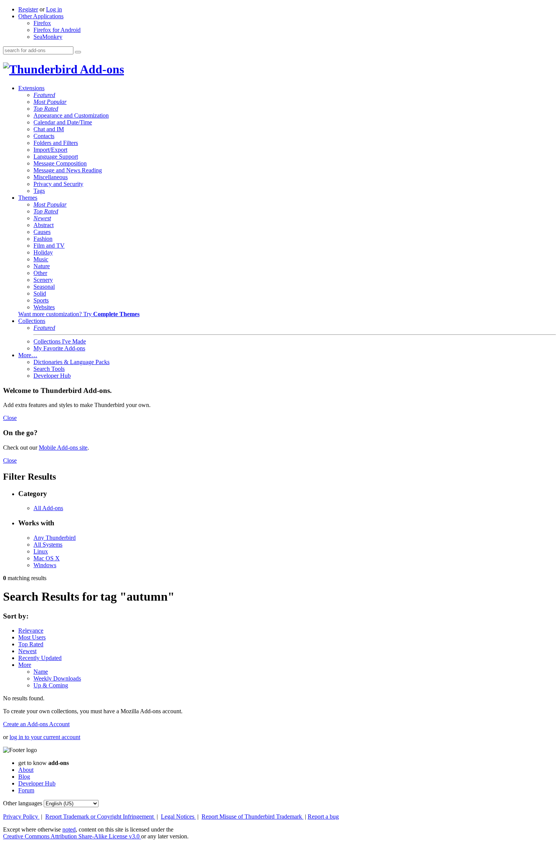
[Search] (78, 52)
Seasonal (44, 286)
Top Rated (45, 108)
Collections (31, 321)
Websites (44, 307)
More (24, 665)
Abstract (43, 225)
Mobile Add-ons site (63, 447)
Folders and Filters (55, 143)
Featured (44, 95)
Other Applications (41, 16)
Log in (54, 9)
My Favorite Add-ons (59, 348)
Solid (39, 293)
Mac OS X (46, 558)
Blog (24, 776)
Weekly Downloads (57, 678)
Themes (27, 197)
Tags (39, 191)
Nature (41, 266)
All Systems (47, 544)
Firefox (42, 23)
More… (27, 355)
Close (10, 418)
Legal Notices (178, 816)
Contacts (43, 136)
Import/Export (50, 149)
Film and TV (49, 245)
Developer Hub (52, 375)
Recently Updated (40, 658)
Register (28, 9)
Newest (42, 218)
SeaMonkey (47, 36)
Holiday (43, 252)
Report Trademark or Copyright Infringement (100, 816)
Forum (26, 790)
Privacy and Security (58, 184)
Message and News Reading (67, 170)
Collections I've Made (59, 341)
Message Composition (60, 163)
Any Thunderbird (54, 537)
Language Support (55, 156)
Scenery (43, 280)
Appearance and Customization (71, 115)
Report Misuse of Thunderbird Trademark (252, 816)
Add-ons (101, 69)
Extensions (31, 88)
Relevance (30, 630)
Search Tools (49, 369)
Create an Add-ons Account (36, 724)
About (25, 769)
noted (69, 829)
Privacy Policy (21, 816)
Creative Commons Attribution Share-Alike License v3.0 (72, 836)
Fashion (42, 238)
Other (40, 273)
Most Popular (50, 102)
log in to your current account (45, 737)
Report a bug (323, 816)
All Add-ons (48, 508)
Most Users (32, 637)
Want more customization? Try (79, 314)
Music (40, 259)
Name (40, 671)
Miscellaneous (50, 177)
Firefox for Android (57, 30)
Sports (41, 300)
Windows (44, 565)
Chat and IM (48, 129)
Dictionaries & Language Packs (71, 362)
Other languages (22, 803)
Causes (42, 232)
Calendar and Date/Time (62, 122)
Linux (40, 551)
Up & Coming (50, 685)
